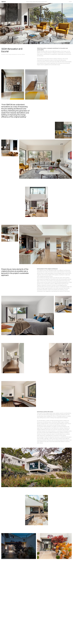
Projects (27, 1)
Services (30, 1)
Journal (42, 1)
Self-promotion (38, 1)
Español (70, 1)
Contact (45, 1)
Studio (34, 1)
